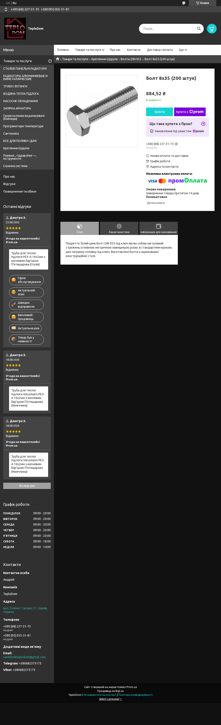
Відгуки (9, 184)
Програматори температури (23, 126)
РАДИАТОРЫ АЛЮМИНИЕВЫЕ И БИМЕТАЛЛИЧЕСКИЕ (25, 77)
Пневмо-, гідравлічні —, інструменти (19, 157)
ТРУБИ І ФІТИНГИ (15, 86)
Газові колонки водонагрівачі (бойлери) (23, 117)
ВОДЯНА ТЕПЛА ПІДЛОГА (21, 93)
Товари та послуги (88, 49)
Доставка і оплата (160, 49)
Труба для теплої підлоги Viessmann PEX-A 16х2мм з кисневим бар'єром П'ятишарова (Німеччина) (28, 398)
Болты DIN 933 (131, 59)
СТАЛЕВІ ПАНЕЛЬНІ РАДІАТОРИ (25, 68)
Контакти (133, 49)
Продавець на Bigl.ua (110, 691)
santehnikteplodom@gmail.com (24, 657)
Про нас (115, 49)
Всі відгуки (27, 485)
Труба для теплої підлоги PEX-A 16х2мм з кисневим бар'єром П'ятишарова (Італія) (28, 258)
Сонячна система (15, 166)
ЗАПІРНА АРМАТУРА (17, 108)
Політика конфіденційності (135, 694)
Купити (160, 112)
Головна (63, 49)
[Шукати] (199, 29)
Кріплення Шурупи (105, 59)
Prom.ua (131, 687)
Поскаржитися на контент (100, 694)
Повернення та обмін (19, 191)
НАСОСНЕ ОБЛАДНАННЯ (20, 101)
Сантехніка (11, 133)
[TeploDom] (15, 28)
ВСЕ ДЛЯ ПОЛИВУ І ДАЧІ (19, 141)
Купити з (182, 112)
